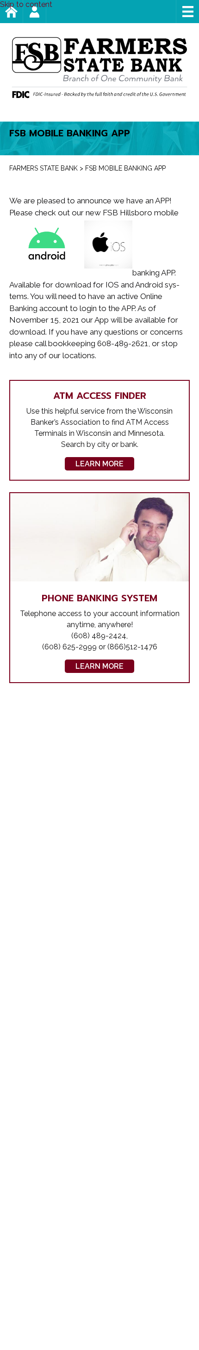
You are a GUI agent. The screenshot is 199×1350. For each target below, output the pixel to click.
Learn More (99, 463)
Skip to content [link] (26, 4)
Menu (187, 11)
